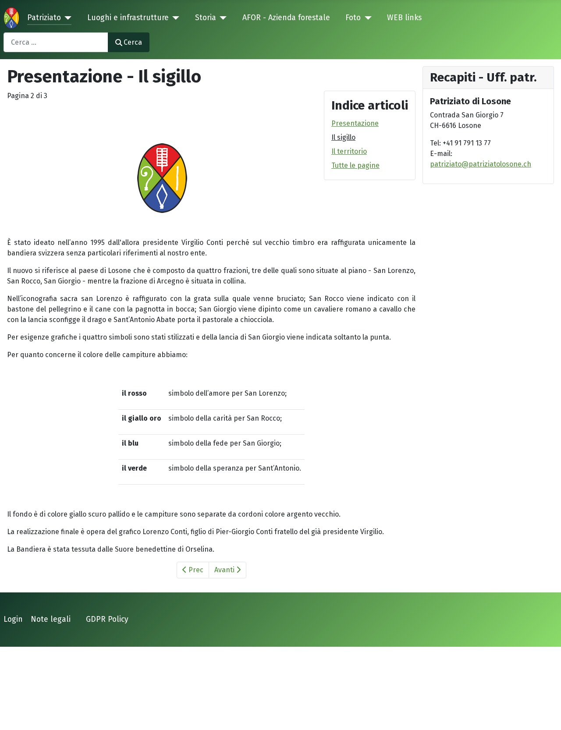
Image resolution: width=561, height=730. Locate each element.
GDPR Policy (107, 619)
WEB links (404, 17)
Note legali (51, 619)
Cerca (133, 42)
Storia (205, 17)
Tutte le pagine (355, 165)
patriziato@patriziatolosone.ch (480, 164)
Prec (195, 570)
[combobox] (56, 42)
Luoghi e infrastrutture (128, 17)
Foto (353, 17)
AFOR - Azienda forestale (286, 17)
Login (13, 619)
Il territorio (349, 151)
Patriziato (44, 17)
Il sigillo (343, 137)
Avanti (225, 570)
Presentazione (355, 123)
